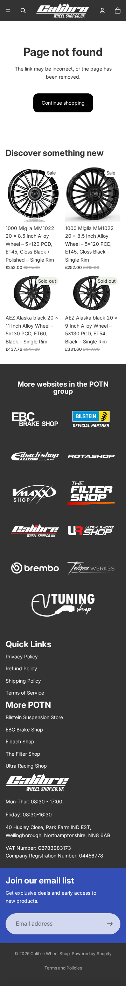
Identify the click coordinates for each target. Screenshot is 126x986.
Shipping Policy (23, 681)
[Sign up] (110, 923)
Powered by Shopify (92, 953)
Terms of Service (25, 693)
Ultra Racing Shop (26, 766)
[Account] (102, 10)
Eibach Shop (20, 741)
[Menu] (8, 10)
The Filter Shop (23, 754)
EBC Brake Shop (24, 729)
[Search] (23, 10)
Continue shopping (63, 103)
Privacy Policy (22, 656)
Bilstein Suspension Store (34, 717)
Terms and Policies (63, 968)
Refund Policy (21, 668)
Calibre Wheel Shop (50, 953)
